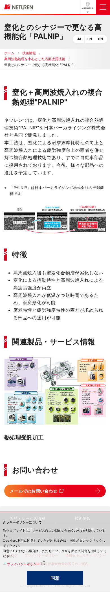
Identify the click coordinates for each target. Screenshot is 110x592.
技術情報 (29, 53)
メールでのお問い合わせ (33, 491)
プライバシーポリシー (23, 564)
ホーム (9, 53)
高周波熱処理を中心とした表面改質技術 (34, 59)
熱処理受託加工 (24, 437)
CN (100, 39)
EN (89, 39)
